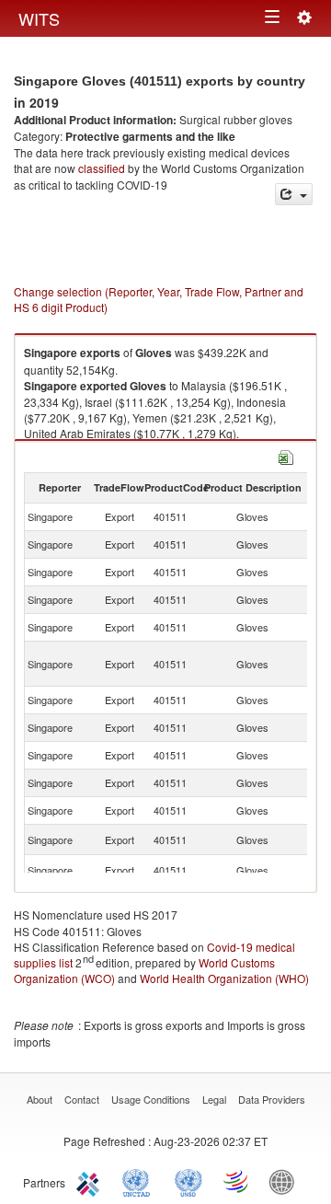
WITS (39, 18)
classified (101, 168)
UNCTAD (139, 1181)
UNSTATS (188, 1181)
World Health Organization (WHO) (224, 978)
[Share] (294, 194)
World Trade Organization (237, 1181)
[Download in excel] (286, 456)
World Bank (286, 1181)
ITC (91, 1181)
